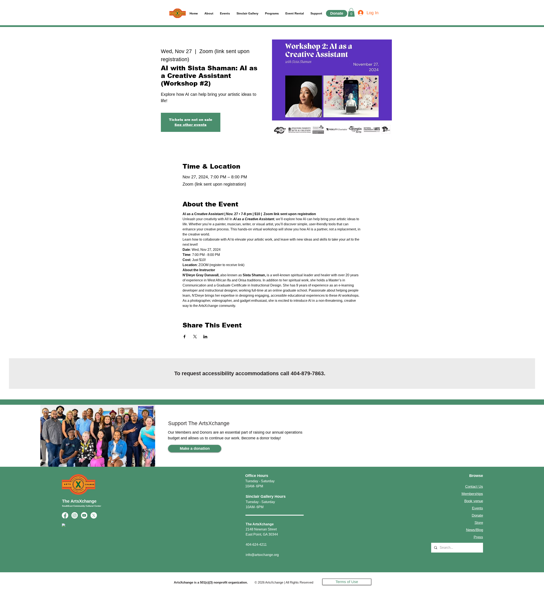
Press (478, 537)
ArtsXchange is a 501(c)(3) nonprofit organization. (211, 582)
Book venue (473, 501)
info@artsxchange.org (262, 555)
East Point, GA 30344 (262, 534)
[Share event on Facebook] (185, 336)
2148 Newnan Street (261, 529)
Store (479, 523)
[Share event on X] (195, 336)
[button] (316, 13)
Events (477, 508)
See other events (190, 125)
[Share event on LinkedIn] (205, 336)
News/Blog (474, 530)
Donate (477, 515)
